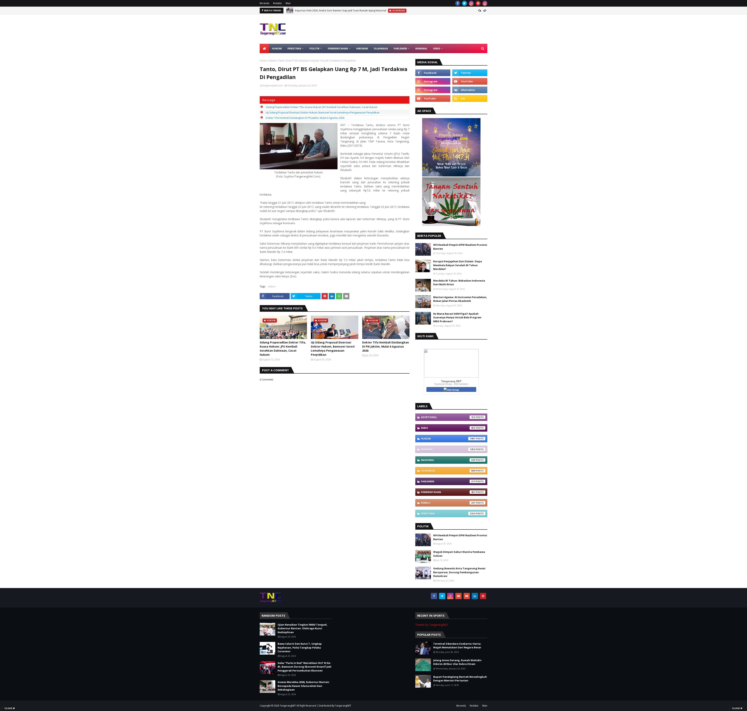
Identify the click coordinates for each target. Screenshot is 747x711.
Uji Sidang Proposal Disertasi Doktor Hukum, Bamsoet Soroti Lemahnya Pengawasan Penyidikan (323, 112)
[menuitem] (264, 48)
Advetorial (448, 417)
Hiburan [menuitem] (362, 48)
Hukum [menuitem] (277, 48)
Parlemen (448, 481)
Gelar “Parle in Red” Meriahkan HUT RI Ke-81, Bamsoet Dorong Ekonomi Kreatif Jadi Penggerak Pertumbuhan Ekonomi (304, 666)
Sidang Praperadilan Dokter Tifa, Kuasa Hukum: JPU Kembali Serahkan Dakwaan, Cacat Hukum (321, 107)
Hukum (272, 60)
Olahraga (448, 470)
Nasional (448, 460)
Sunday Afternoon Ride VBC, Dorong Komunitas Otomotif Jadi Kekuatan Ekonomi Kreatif (346, 10)
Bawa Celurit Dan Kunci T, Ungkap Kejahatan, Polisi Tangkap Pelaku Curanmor (300, 647)
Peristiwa (448, 513)
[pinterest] (478, 3)
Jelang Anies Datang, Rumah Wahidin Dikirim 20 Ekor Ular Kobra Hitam (457, 662)
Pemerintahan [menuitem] (338, 48)
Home (263, 60)
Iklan (288, 3)
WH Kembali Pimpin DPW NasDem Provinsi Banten (460, 246)
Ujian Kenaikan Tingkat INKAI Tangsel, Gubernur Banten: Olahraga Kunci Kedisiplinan (302, 628)
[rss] (469, 98)
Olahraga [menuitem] (381, 48)
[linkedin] (475, 596)
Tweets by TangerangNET (431, 625)
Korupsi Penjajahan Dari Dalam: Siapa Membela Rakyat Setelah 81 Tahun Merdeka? (457, 265)
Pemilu (448, 503)
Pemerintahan (448, 492)
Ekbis (448, 428)
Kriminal (448, 449)
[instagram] (471, 3)
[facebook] (457, 3)
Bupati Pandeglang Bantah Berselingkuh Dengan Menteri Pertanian (460, 678)
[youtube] (469, 81)
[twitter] (464, 3)
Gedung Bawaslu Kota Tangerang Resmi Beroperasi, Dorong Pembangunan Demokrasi (459, 572)
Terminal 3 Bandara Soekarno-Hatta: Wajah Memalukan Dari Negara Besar (457, 645)
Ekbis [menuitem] (436, 48)
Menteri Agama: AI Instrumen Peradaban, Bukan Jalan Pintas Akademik (460, 299)
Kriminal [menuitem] (421, 48)
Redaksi (277, 3)
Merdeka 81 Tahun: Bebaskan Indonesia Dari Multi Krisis (459, 282)
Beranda (264, 3)
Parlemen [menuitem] (400, 48)
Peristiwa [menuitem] (294, 48)
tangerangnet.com (272, 85)
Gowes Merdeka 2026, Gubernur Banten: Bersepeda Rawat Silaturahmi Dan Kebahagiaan (304, 685)
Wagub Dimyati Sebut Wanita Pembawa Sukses (459, 553)
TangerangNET (288, 705)
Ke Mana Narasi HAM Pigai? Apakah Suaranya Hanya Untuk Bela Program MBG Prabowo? (457, 317)
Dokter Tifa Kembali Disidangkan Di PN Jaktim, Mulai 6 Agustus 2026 (305, 117)
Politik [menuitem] (314, 48)
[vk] (469, 90)
